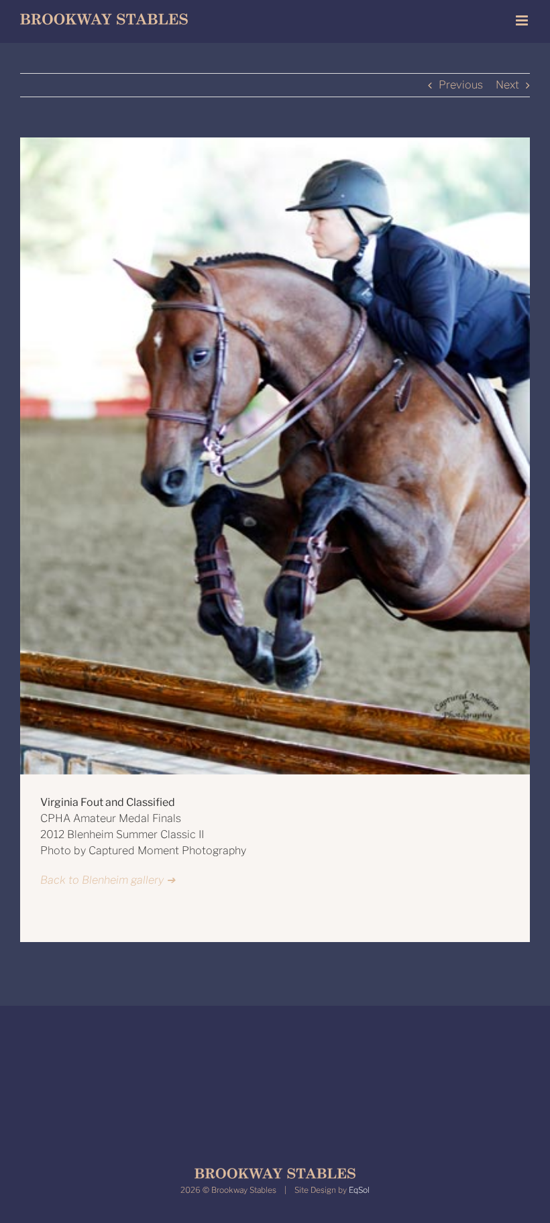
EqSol (359, 1190)
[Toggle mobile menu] (523, 20)
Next (507, 84)
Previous (461, 84)
